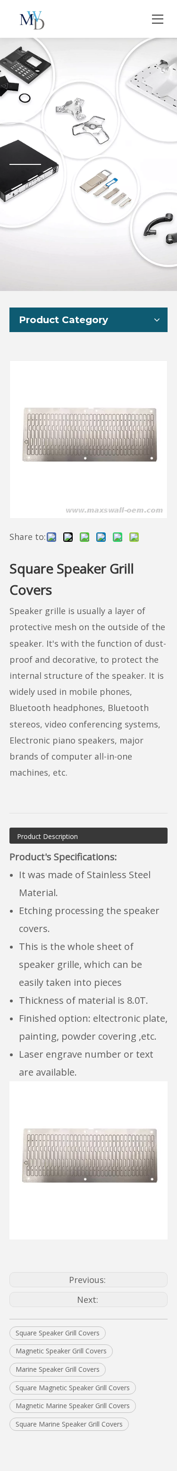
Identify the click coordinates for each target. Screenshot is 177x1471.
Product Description (47, 836)
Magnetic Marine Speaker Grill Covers (73, 1405)
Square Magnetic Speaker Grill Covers (73, 1387)
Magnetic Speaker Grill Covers (61, 1350)
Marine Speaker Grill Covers (58, 1369)
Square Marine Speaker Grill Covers (69, 1424)
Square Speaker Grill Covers (58, 1332)
